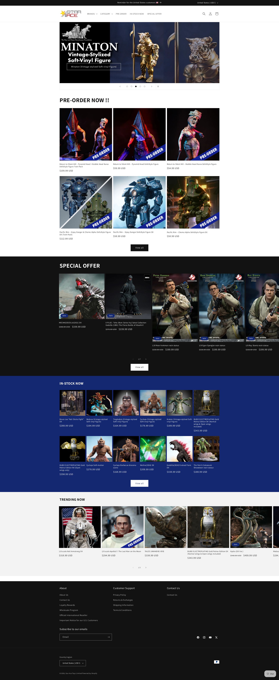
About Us (64, 595)
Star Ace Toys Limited (74, 673)
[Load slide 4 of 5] (140, 86)
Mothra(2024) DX (147, 465)
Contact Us (65, 600)
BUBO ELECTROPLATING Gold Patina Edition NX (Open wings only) (72, 467)
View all (139, 247)
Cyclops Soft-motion (95, 465)
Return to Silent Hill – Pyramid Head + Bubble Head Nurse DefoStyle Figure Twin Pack (84, 165)
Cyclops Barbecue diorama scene (124, 466)
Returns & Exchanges (123, 600)
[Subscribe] (108, 637)
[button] (92, 14)
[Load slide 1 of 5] (127, 86)
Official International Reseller (73, 615)
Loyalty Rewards (67, 605)
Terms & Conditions (122, 610)
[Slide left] (133, 359)
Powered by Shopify (89, 673)
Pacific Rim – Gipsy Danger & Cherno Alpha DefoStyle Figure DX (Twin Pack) (85, 233)
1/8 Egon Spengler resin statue (212, 345)
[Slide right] (146, 359)
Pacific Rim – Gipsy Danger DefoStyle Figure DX (133, 232)
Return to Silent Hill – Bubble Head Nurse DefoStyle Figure (192, 164)
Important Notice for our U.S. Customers (79, 620)
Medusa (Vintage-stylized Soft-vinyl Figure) (97, 420)
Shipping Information (123, 605)
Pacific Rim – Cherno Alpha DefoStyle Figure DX (187, 232)
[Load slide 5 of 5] (144, 86)
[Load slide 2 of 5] (131, 86)
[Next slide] (152, 86)
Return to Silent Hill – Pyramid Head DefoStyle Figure (136, 164)
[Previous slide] (120, 86)
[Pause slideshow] (159, 86)
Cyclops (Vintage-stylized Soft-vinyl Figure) (150, 420)
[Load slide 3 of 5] (136, 86)
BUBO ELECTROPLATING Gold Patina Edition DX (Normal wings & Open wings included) (206, 423)
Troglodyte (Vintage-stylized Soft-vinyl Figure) (125, 420)
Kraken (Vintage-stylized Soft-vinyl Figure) (179, 420)
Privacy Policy (119, 595)
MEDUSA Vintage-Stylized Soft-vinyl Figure (185, 66)
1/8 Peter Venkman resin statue (165, 345)
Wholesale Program (69, 610)
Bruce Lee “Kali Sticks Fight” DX (72, 420)
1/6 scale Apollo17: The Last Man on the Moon (121, 551)
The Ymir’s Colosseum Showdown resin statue (204, 466)
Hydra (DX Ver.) (236, 551)
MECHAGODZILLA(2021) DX (70, 323)
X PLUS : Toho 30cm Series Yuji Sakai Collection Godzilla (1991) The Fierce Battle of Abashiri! (126, 324)
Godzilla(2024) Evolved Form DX (179, 466)
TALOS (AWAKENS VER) (154, 551)
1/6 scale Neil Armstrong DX (71, 551)
